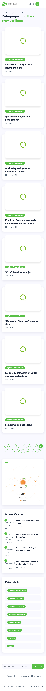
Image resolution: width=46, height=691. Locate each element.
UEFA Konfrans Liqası (16, 606)
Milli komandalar (15, 630)
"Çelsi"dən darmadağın (18, 272)
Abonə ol (38, 666)
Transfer (12, 638)
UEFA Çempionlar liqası (17, 590)
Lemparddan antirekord (18, 424)
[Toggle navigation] (42, 4)
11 (7, 451)
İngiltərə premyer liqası (15, 59)
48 (28, 451)
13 (18, 451)
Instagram (24, 676)
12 (12, 451)
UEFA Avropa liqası (16, 598)
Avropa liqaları (14, 622)
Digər (11, 646)
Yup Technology (18, 686)
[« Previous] (4, 446)
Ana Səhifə (5, 13)
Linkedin (37, 676)
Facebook (11, 676)
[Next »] (39, 451)
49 (33, 451)
